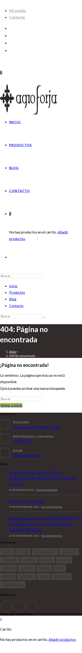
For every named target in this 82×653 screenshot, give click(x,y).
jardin (44, 568)
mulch (8, 576)
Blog (12, 299)
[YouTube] (10, 42)
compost (69, 551)
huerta (8, 568)
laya (59, 568)
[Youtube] (32, 606)
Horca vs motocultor (26, 501)
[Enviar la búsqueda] (44, 317)
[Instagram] (10, 35)
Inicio (13, 286)
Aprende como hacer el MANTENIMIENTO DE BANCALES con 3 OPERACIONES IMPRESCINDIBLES (45, 524)
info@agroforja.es (27, 455)
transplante (12, 584)
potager (26, 576)
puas (43, 576)
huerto (26, 568)
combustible (45, 551)
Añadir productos (62, 639)
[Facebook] (10, 27)
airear (23, 551)
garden (29, 560)
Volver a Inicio (11, 405)
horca (47, 560)
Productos (17, 292)
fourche (10, 560)
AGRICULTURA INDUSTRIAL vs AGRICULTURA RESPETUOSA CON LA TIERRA (42, 478)
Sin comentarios (46, 489)
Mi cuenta (17, 10)
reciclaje (61, 576)
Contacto (17, 17)
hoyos (64, 560)
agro (7, 551)
